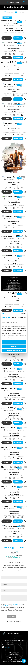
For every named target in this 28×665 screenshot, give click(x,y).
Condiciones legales (17, 604)
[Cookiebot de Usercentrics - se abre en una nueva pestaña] (20, 314)
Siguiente (21, 547)
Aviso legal (14, 656)
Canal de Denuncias (14, 657)
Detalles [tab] (14, 317)
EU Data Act (14, 659)
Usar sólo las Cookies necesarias (14, 350)
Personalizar (13, 346)
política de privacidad (6, 605)
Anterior (6, 547)
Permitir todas (14, 342)
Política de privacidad (14, 652)
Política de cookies (14, 654)
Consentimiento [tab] (6, 317)
